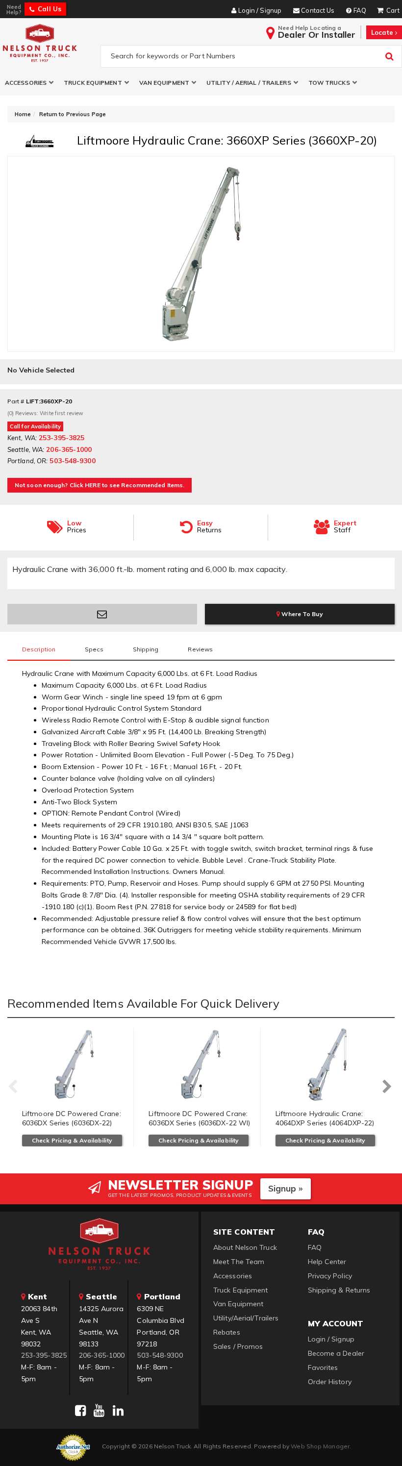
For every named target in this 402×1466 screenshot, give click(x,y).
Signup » (285, 1188)
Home (23, 114)
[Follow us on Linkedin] (118, 1410)
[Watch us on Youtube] (99, 1410)
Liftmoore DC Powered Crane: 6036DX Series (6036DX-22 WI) (199, 1118)
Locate (383, 32)
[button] (29, 82)
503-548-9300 (159, 1355)
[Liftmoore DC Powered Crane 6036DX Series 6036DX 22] (74, 1064)
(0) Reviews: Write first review (45, 413)
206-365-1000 (102, 1355)
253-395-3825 (44, 1355)
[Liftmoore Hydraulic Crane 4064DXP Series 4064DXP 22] (328, 1064)
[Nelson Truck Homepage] (48, 43)
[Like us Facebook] (80, 1410)
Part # (16, 401)
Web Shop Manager (320, 1446)
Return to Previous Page (72, 114)
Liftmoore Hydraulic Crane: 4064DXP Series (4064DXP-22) (325, 1118)
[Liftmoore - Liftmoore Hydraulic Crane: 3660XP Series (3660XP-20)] (40, 144)
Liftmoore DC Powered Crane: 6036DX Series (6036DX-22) (71, 1118)
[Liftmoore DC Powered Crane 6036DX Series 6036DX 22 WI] (200, 1064)
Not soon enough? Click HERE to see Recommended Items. (99, 485)
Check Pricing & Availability (72, 1140)
